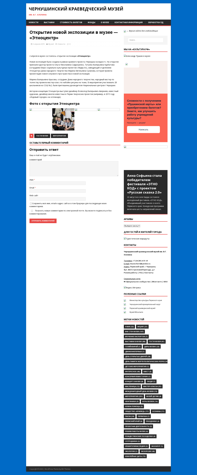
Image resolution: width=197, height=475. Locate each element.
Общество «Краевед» (136, 411)
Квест (147, 371)
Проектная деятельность (138, 426)
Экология (131, 451)
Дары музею (151, 346)
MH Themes (65, 469)
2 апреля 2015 (39, 44)
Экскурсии (148, 451)
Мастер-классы (152, 386)
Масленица (132, 386)
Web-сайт (33, 195)
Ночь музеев (149, 401)
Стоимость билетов (71, 22)
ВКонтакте (157, 281)
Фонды (91, 22)
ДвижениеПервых (134, 351)
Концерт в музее (134, 381)
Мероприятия (59, 136)
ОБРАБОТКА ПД (155, 22)
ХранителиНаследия (136, 446)
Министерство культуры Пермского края (146, 300)
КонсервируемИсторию (137, 376)
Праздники (152, 421)
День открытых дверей (137, 356)
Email (32, 187)
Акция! (142, 326)
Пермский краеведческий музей (142, 308)
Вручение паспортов (136, 336)
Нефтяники (131, 401)
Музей (51, 44)
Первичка (143, 416)
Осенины (158, 411)
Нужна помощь (134, 406)
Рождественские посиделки (140, 436)
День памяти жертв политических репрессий (148, 361)
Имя (31, 179)
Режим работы (130, 272)
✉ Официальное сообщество (137, 281)
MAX (166, 281)
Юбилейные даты (135, 456)
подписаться (102, 210)
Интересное (132, 371)
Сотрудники (132, 441)
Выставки (49, 22)
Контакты (148, 272)
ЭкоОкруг (157, 446)
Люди (151, 381)
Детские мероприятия (137, 366)
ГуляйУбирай (132, 346)
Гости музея (42, 136)
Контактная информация (129, 22)
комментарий (35, 159)
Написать (143, 129)
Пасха (129, 416)
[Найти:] (145, 40)
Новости (33, 22)
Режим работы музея (136, 431)
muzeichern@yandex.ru (140, 263)
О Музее (105, 22)
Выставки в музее (135, 341)
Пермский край (133, 421)
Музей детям (153, 396)
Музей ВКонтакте (136, 312)
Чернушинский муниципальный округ (145, 304)
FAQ (141, 272)
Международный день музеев (141, 391)
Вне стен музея (134, 331)
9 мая (129, 326)
